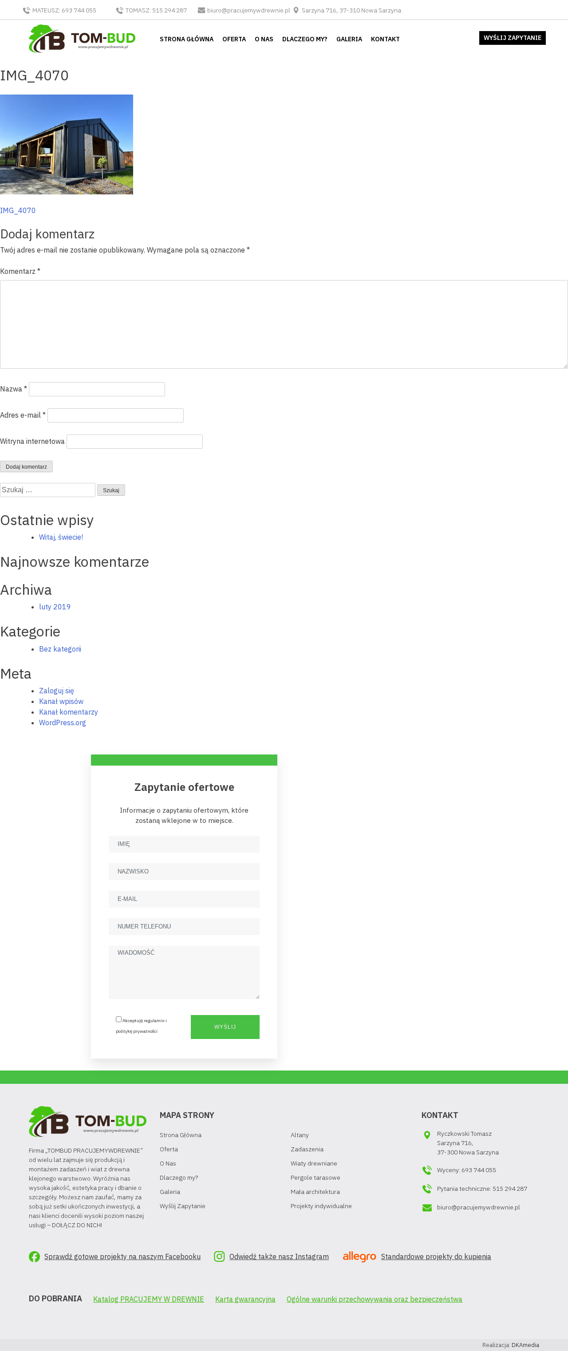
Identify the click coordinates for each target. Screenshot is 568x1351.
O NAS (264, 39)
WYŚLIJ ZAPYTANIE (512, 38)
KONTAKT (385, 39)
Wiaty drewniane (314, 1163)
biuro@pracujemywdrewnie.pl (249, 10)
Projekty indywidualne (321, 1206)
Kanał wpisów (61, 701)
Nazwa (13, 388)
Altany (300, 1135)
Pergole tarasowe (315, 1177)
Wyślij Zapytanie (182, 1206)
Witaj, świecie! (61, 537)
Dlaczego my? (179, 1177)
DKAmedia (525, 1345)
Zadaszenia (307, 1149)
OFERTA (234, 39)
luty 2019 (55, 606)
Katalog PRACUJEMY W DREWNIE (148, 1299)
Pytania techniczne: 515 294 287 (482, 1189)
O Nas (168, 1163)
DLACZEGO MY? (304, 39)
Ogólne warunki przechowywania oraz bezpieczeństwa (374, 1299)
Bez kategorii (60, 648)
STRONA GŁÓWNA (186, 39)
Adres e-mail (23, 415)
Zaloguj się (56, 690)
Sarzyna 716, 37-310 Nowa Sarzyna (350, 10)
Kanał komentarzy (68, 711)
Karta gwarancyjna (245, 1299)
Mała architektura (315, 1192)
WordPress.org (62, 722)
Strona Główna (180, 1135)
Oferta (169, 1149)
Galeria (170, 1192)
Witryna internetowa (32, 441)
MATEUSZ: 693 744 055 (64, 10)
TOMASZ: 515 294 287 (156, 10)
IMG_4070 (18, 210)
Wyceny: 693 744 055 (466, 1170)
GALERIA (349, 39)
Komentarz (20, 271)
